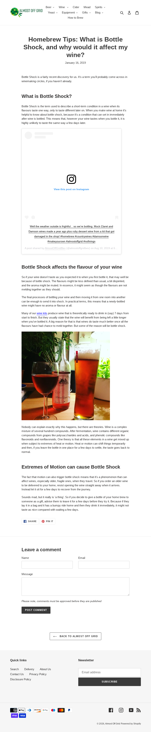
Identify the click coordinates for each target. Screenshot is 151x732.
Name (25, 557)
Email (81, 557)
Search (14, 669)
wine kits (42, 313)
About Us (45, 669)
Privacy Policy (38, 674)
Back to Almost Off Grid (78, 636)
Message (27, 574)
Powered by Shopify (131, 723)
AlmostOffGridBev (55, 248)
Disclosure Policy (20, 679)
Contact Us (17, 674)
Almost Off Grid (112, 723)
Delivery (29, 669)
